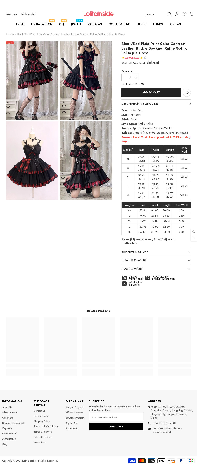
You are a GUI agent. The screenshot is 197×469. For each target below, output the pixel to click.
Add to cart (152, 92)
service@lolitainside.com (167, 428)
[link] (23, 365)
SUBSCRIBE (116, 426)
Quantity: (127, 71)
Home (10, 34)
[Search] (158, 14)
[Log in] (177, 14)
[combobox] (155, 14)
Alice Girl (136, 110)
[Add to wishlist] (187, 93)
